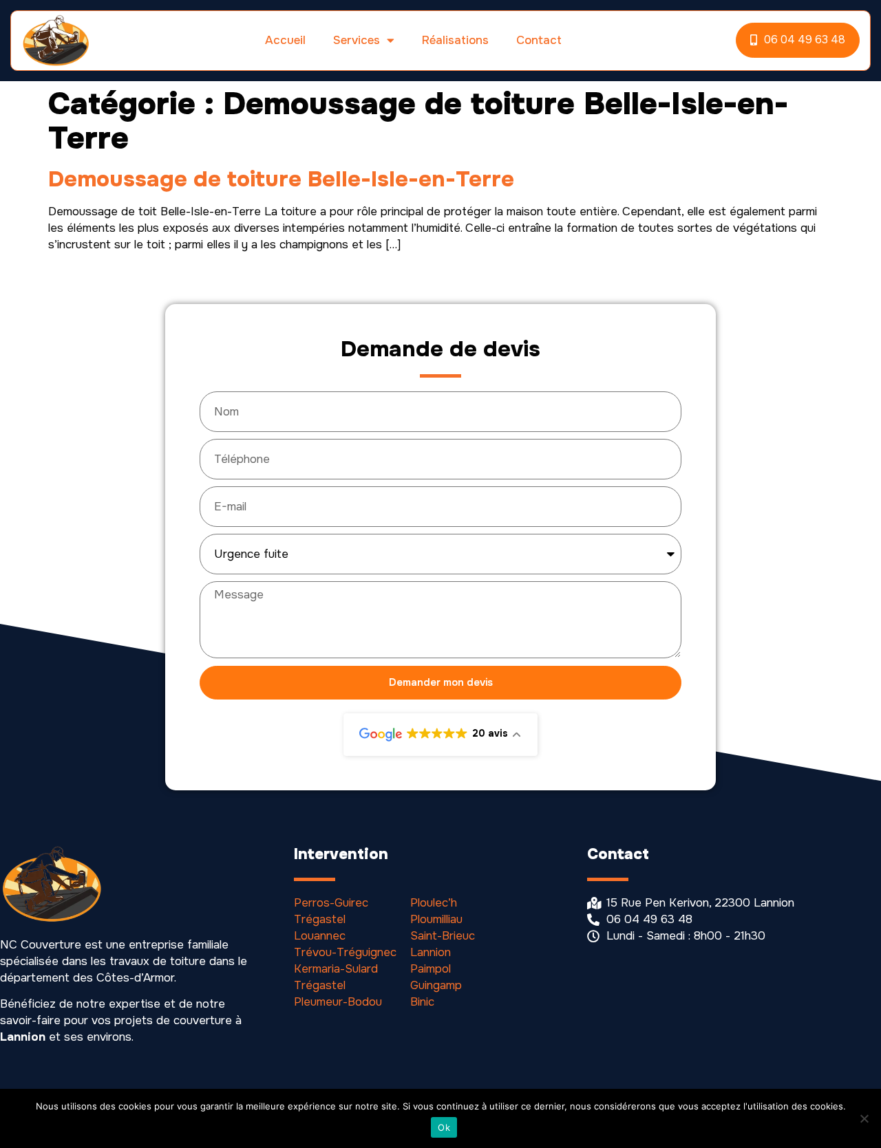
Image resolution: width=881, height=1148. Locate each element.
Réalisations (455, 40)
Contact (539, 40)
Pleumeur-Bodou (338, 1002)
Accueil (285, 40)
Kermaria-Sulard (336, 969)
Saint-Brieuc (442, 936)
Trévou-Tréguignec (345, 952)
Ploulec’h (433, 903)
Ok (444, 1127)
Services (356, 40)
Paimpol (430, 969)
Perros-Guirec (331, 903)
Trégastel (320, 919)
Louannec (320, 936)
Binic (422, 1002)
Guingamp (436, 985)
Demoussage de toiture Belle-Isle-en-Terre (281, 179)
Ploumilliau (436, 919)
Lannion (430, 952)
